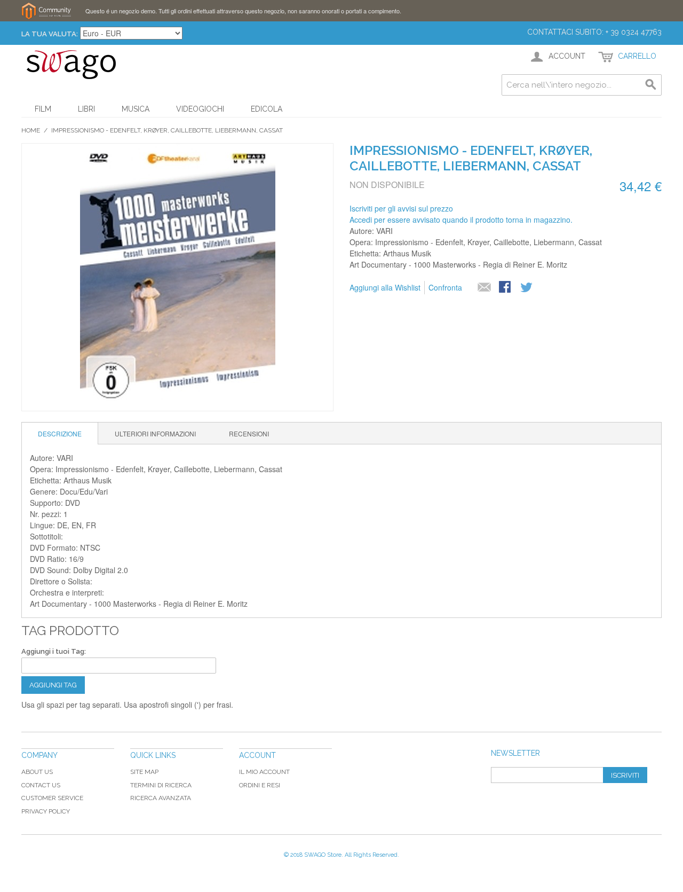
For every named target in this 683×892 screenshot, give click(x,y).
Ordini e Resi (259, 785)
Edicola (266, 109)
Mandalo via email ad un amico (484, 288)
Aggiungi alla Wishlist (385, 287)
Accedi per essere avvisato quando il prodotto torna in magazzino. (461, 219)
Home (30, 130)
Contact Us (40, 785)
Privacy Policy (45, 811)
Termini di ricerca (161, 785)
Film (43, 109)
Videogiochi (200, 109)
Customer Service (52, 798)
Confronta (445, 287)
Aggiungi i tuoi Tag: (53, 651)
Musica (135, 109)
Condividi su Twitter (527, 288)
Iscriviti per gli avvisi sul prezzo (401, 208)
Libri (86, 109)
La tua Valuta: (49, 34)
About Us (37, 772)
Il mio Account (264, 772)
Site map (144, 772)
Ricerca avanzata (160, 798)
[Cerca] (651, 85)
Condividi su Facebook (506, 288)
